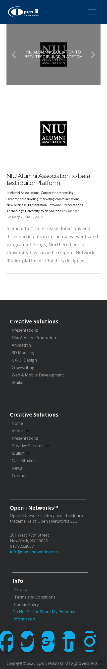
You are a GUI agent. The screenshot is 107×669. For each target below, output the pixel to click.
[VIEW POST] (53, 133)
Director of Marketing (22, 199)
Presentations (72, 205)
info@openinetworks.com (34, 551)
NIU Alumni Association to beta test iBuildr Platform (48, 179)
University (32, 211)
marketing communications (59, 199)
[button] (91, 12)
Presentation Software (44, 205)
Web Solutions (52, 211)
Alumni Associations (24, 193)
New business (16, 205)
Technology (15, 211)
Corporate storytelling (57, 193)
